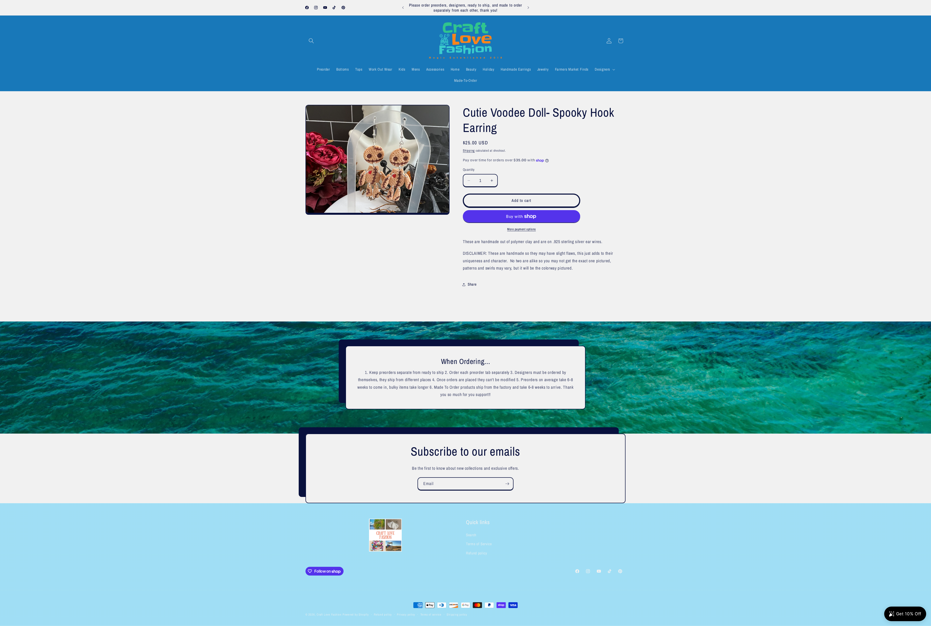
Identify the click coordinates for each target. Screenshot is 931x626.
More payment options (521, 229)
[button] (311, 41)
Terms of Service (479, 544)
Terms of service (430, 614)
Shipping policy (457, 614)
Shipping (469, 150)
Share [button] (472, 284)
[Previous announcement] (403, 8)
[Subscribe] (507, 483)
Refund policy (476, 553)
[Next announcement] (528, 8)
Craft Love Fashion (329, 614)
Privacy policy (406, 614)
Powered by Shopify (356, 614)
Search (471, 534)
